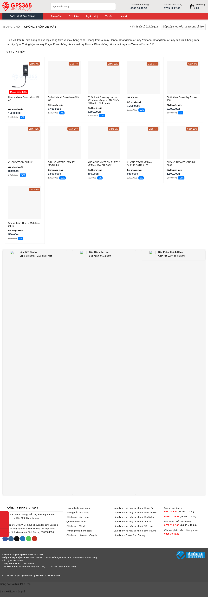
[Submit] (112, 6)
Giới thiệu (74, 16)
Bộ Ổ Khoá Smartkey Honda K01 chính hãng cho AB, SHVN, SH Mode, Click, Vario (104, 100)
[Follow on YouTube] (34, 539)
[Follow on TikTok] (17, 539)
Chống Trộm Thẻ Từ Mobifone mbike (24, 224)
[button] (22, 16)
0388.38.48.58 (138, 8)
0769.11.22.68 (172, 8)
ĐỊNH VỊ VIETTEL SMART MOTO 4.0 (61, 163)
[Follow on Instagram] (11, 539)
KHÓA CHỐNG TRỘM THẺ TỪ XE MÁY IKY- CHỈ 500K (104, 163)
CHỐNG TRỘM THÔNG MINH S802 (182, 163)
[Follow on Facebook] (5, 539)
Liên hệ (123, 16)
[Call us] (28, 539)
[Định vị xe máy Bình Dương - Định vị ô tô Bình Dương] (24, 6)
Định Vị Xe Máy (15, 51)
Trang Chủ (56, 16)
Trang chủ (11, 26)
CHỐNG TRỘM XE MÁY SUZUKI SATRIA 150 (139, 163)
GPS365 (9, 575)
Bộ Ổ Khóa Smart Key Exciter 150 (182, 98)
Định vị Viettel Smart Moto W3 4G (63, 98)
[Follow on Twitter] (22, 539)
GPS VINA (132, 97)
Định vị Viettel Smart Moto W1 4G (23, 98)
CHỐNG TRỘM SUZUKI (20, 162)
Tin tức (108, 16)
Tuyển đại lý (92, 16)
